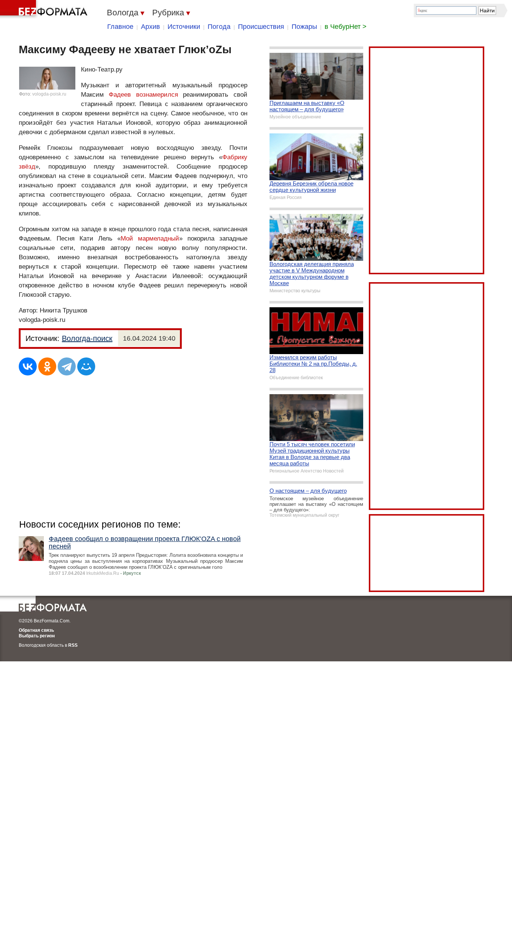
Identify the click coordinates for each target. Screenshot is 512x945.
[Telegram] (67, 366)
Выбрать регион (37, 635)
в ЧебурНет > (346, 26)
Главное (120, 26)
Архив (150, 26)
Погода (219, 26)
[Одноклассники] (47, 366)
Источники (184, 26)
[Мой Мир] (86, 366)
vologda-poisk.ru (49, 94)
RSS (73, 645)
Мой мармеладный (150, 238)
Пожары (304, 26)
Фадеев (120, 94)
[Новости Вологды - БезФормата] (45, 9)
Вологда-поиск (87, 338)
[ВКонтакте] (28, 366)
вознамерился (157, 94)
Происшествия (261, 26)
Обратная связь (36, 630)
